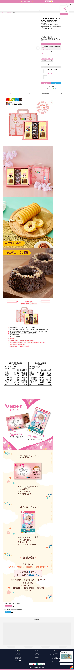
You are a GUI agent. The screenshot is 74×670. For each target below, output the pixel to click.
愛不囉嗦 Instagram (18, 657)
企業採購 (44, 10)
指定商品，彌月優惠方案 (46, 49)
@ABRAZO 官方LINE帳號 (56, 661)
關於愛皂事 (18, 654)
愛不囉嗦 (14, 12)
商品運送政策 (37, 657)
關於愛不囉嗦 (18, 653)
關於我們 (24, 10)
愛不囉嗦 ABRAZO (8, 12)
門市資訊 (37, 653)
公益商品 (29, 10)
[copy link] (55, 88)
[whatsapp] (53, 88)
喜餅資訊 (39, 10)
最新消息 (19, 10)
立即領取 (64, 13)
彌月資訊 (34, 10)
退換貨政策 (37, 654)
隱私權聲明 (37, 656)
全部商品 (3, 12)
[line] (49, 88)
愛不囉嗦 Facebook (18, 656)
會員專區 (49, 10)
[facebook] (51, 88)
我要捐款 (54, 10)
